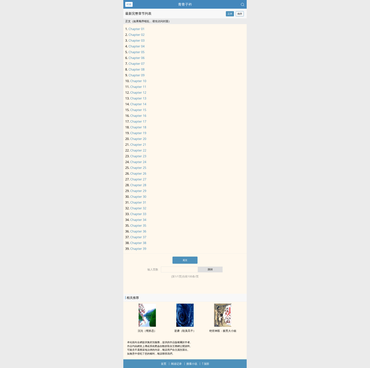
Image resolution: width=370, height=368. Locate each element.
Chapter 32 (138, 208)
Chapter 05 (137, 52)
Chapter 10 (138, 81)
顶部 (206, 363)
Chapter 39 (138, 249)
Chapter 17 (138, 121)
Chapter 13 (138, 98)
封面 (128, 4)
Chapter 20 (138, 139)
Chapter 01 (137, 29)
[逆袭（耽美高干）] (185, 325)
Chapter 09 (137, 75)
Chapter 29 (138, 191)
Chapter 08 (137, 69)
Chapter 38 (138, 243)
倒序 (239, 13)
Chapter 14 (138, 104)
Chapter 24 (138, 162)
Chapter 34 (138, 220)
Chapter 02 (137, 35)
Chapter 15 (138, 110)
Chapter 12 (138, 92)
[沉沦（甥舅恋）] (147, 325)
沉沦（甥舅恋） (147, 331)
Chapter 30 (138, 197)
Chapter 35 (138, 225)
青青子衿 (185, 4)
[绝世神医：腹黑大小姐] (222, 325)
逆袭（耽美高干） (185, 331)
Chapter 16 (138, 116)
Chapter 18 (138, 127)
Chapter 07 (137, 63)
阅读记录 (176, 363)
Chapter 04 (137, 46)
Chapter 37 (138, 237)
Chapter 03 (137, 40)
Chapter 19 (138, 133)
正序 (230, 13)
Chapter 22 (138, 150)
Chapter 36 (138, 231)
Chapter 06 (137, 58)
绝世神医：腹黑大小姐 (222, 331)
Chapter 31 (138, 202)
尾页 (185, 260)
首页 (163, 363)
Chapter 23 (138, 156)
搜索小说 (191, 363)
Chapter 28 (138, 185)
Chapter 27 (138, 179)
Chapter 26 (138, 173)
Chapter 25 (138, 168)
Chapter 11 (138, 87)
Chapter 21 (138, 144)
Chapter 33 (138, 214)
